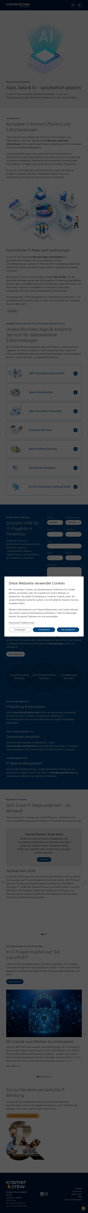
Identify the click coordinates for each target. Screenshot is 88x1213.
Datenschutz (28, 622)
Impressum (14, 622)
